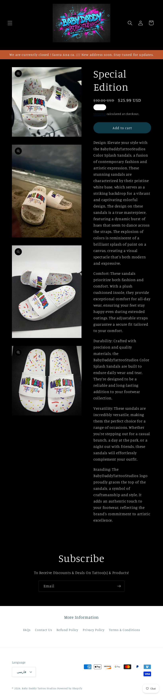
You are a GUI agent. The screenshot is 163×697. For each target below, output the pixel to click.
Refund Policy (67, 630)
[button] (10, 23)
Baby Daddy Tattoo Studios (39, 688)
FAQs (27, 630)
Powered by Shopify (69, 688)
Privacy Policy (93, 630)
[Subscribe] (119, 586)
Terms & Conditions (124, 630)
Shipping (99, 113)
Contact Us (43, 630)
